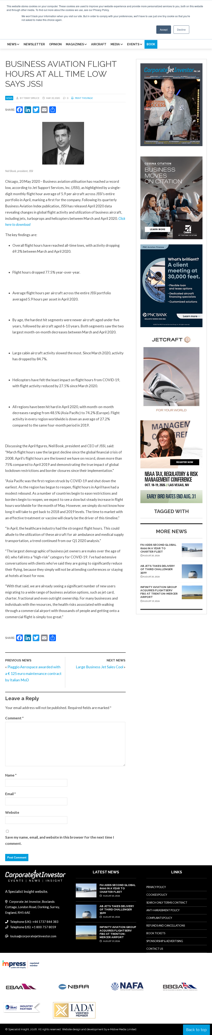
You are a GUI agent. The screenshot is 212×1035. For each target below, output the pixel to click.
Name (11, 775)
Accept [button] (163, 29)
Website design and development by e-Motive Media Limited (99, 1029)
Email (10, 794)
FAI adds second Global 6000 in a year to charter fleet (158, 548)
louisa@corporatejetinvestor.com (33, 936)
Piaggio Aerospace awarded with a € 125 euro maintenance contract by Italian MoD (33, 673)
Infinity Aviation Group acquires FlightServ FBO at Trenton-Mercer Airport (159, 592)
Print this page (84, 98)
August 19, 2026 (111, 941)
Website (12, 812)
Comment (14, 718)
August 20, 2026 (111, 895)
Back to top (196, 1030)
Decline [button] (181, 29)
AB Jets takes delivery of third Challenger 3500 (157, 569)
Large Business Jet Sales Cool (99, 667)
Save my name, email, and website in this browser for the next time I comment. (59, 840)
